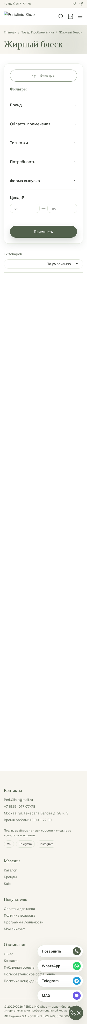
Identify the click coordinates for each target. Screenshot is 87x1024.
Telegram (25, 844)
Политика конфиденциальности (30, 981)
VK (9, 844)
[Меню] (80, 16)
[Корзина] (70, 16)
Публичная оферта (19, 967)
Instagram (46, 844)
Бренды (10, 877)
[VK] (74, 4)
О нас (8, 954)
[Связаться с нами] (76, 1013)
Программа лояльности (23, 922)
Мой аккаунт (14, 929)
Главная (10, 32)
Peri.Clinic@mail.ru (18, 800)
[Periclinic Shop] (19, 16)
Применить (43, 232)
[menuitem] (60, 951)
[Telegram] (81, 4)
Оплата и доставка (19, 909)
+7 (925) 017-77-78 (17, 4)
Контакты (11, 961)
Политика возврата (19, 915)
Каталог (10, 870)
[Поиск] (61, 16)
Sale (7, 884)
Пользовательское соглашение (29, 974)
